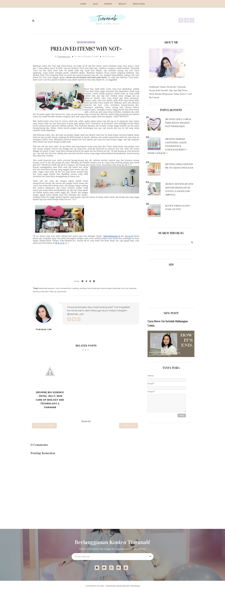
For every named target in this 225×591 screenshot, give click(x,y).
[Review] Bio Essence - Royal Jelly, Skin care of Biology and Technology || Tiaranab (50, 400)
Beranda (86, 421)
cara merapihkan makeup (67, 288)
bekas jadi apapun (86, 42)
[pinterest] (119, 568)
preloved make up (48, 291)
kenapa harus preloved (90, 288)
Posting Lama (128, 425)
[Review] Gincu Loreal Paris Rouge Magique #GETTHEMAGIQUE (178, 122)
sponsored (61, 291)
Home (83, 4)
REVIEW (108, 4)
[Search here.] (33, 21)
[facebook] (98, 568)
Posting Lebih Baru (44, 425)
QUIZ (95, 4)
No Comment (109, 56)
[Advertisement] (163, 286)
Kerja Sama (139, 4)
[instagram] (112, 568)
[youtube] (127, 568)
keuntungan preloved (110, 288)
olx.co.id (124, 288)
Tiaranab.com (64, 56)
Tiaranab (110, 586)
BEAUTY (122, 4)
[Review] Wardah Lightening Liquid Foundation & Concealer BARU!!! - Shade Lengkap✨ (168, 146)
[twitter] (105, 568)
